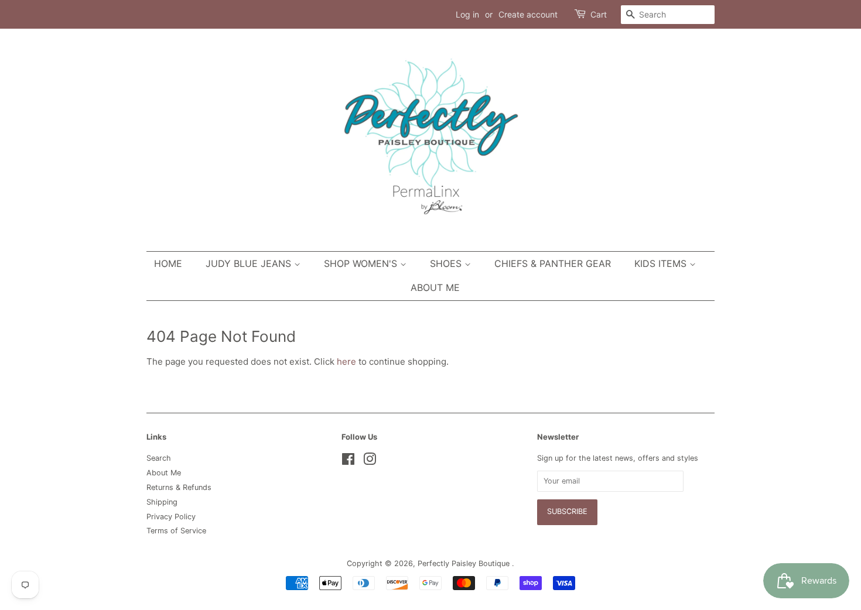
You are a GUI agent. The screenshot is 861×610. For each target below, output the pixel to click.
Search (158, 458)
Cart (598, 14)
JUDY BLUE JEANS (250, 263)
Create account (528, 14)
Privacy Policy (171, 516)
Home (168, 263)
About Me (435, 287)
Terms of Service (176, 530)
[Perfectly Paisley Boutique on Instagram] (369, 461)
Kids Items (661, 263)
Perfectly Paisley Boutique (465, 563)
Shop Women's (362, 263)
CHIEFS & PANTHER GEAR (552, 263)
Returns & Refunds (178, 487)
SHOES (447, 263)
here (346, 361)
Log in (467, 14)
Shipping (161, 502)
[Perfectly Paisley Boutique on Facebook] (348, 461)
